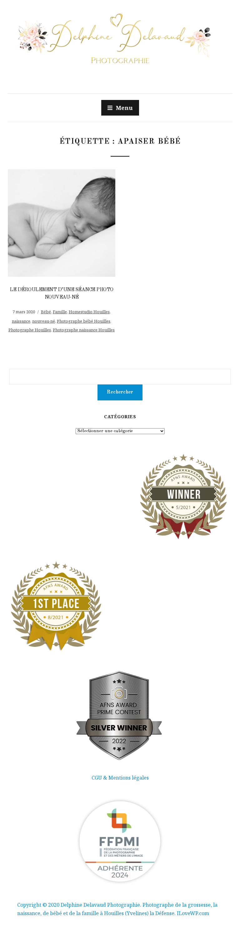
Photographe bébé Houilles (83, 321)
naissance (21, 321)
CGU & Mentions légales (120, 777)
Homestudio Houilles (89, 312)
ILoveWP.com (193, 913)
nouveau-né (43, 321)
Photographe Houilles (29, 330)
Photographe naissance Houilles (84, 330)
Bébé (46, 312)
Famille (60, 312)
